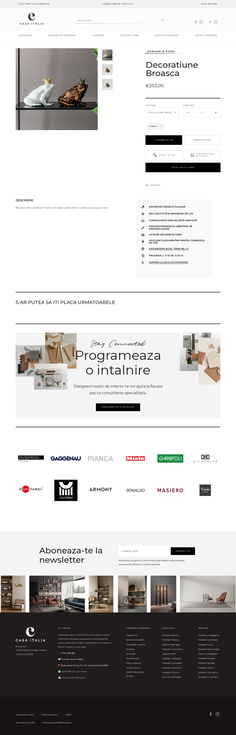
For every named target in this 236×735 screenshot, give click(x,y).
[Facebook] (195, 22)
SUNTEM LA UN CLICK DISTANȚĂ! (168, 262)
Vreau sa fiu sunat (183, 167)
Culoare (151, 105)
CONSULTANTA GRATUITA (118, 4)
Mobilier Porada (206, 658)
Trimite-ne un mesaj (72, 659)
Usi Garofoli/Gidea (171, 677)
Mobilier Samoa (170, 635)
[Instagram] (201, 22)
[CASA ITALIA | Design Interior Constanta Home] (32, 18)
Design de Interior (62, 35)
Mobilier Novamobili (209, 649)
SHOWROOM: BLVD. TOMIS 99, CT (169, 249)
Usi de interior (206, 35)
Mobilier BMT (169, 653)
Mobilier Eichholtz (171, 667)
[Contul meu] (210, 22)
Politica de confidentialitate (57, 722)
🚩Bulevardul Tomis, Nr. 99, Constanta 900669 (83, 665)
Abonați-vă (183, 551)
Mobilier (25, 35)
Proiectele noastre (135, 644)
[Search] (162, 20)
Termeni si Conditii (25, 722)
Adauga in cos (202, 140)
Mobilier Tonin (205, 667)
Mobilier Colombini (172, 649)
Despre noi (132, 635)
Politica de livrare (25, 714)
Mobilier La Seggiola (208, 635)
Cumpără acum (164, 140)
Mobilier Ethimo (170, 672)
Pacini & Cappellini (208, 653)
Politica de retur (49, 714)
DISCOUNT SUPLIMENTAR (34, 4)
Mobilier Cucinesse (172, 663)
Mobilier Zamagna (208, 672)
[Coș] (215, 22)
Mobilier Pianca (170, 639)
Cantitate (189, 105)
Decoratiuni (129, 35)
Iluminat (98, 35)
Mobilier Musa (205, 644)
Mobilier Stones (206, 663)
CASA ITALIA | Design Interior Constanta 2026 (31, 652)
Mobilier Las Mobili (208, 639)
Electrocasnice (167, 35)
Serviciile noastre (135, 639)
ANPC (68, 714)
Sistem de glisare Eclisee (135, 674)
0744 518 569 (209, 4)
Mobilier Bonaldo (171, 644)
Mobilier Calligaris (171, 658)
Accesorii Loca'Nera (208, 677)
